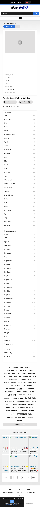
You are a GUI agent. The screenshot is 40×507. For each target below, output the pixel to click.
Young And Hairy (19, 344)
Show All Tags (20, 424)
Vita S (19, 142)
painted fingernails (21, 367)
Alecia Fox (19, 225)
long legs (32, 382)
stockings (8, 376)
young (31, 411)
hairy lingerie (10, 389)
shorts (23, 379)
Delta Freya (19, 210)
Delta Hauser (19, 119)
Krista (19, 199)
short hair (22, 382)
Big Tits (19, 242)
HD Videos (19, 310)
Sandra (19, 165)
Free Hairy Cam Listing (20, 432)
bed (10, 367)
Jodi (19, 157)
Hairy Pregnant (19, 298)
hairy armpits (12, 370)
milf (34, 376)
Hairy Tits (19, 306)
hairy (30, 417)
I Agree (12, 501)
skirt (24, 373)
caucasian (27, 386)
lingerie (31, 373)
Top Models (7, 112)
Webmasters (31, 492)
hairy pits (16, 373)
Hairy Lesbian (19, 276)
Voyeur (19, 336)
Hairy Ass (19, 257)
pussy (8, 404)
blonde (31, 404)
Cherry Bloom (19, 195)
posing (19, 420)
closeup (11, 414)
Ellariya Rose (19, 187)
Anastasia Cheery (19, 134)
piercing (7, 373)
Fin (19, 214)
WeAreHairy (19, 340)
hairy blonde (18, 398)
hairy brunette (19, 405)
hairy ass (23, 411)
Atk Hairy (19, 238)
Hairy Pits (19, 291)
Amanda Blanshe (19, 184)
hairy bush (27, 376)
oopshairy (19, 321)
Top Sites (7, 350)
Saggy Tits (19, 325)
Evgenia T (19, 191)
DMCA (20, 495)
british (18, 392)
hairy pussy (30, 398)
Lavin (19, 115)
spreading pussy (24, 414)
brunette (21, 389)
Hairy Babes (19, 260)
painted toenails (10, 382)
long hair (12, 395)
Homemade (19, 314)
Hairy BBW (19, 264)
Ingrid (19, 176)
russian (31, 389)
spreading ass (28, 392)
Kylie (19, 161)
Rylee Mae (19, 221)
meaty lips (9, 392)
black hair (23, 370)
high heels (9, 401)
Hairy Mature (19, 279)
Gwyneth (19, 153)
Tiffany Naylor (19, 180)
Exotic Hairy (19, 245)
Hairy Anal (19, 249)
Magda (19, 218)
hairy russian (11, 411)
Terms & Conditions (7, 504)
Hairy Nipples (19, 287)
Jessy (19, 206)
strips (17, 385)
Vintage (19, 333)
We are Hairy (19, 353)
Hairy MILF (19, 283)
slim (29, 379)
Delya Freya (19, 172)
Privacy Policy (14, 504)
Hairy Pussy (19, 302)
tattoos (9, 417)
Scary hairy (19, 329)
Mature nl (19, 317)
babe (31, 370)
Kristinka (19, 138)
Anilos (19, 234)
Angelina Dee (19, 149)
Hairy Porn (19, 295)
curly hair (7, 398)
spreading (22, 395)
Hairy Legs (19, 272)
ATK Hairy (19, 356)
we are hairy (20, 417)
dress (10, 386)
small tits (11, 408)
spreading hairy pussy (26, 401)
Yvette (19, 203)
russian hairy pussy (25, 408)
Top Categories (11, 231)
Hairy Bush (19, 268)
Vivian (19, 127)
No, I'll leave (17, 504)
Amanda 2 (19, 130)
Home (11, 489)
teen (29, 395)
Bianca (19, 168)
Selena (19, 123)
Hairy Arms (19, 253)
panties (17, 376)
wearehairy (13, 380)
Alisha (19, 146)
